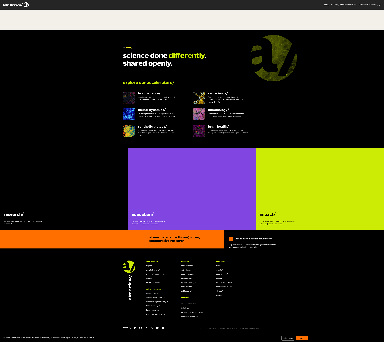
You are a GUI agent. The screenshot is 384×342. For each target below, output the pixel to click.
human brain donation (225, 287)
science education (188, 304)
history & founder (153, 283)
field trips (185, 308)
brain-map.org (152, 310)
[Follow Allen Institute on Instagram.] (146, 328)
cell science (186, 270)
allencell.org (151, 293)
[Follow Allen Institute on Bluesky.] (163, 328)
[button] (327, 5)
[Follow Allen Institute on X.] (151, 328)
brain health (186, 287)
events (358, 5)
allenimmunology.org (154, 297)
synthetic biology (188, 283)
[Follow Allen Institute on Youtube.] (157, 328)
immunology (186, 278)
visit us (219, 291)
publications (186, 291)
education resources (189, 316)
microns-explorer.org (154, 314)
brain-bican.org (152, 306)
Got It (302, 338)
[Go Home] (131, 280)
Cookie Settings (288, 338)
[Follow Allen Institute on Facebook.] (140, 328)
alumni (149, 278)
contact (219, 295)
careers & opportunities (156, 274)
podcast (219, 278)
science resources (369, 5)
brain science (186, 266)
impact (326, 5)
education (344, 5)
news (351, 5)
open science (221, 274)
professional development (191, 312)
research (334, 5)
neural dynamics (187, 274)
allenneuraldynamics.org (156, 302)
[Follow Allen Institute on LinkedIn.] (135, 328)
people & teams (152, 270)
